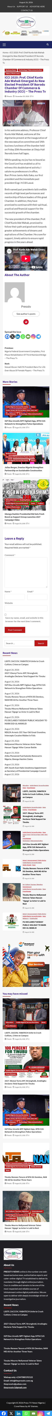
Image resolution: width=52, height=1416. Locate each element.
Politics (40, 503)
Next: (25, 367)
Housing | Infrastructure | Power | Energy (20, 457)
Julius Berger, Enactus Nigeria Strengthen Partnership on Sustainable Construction (24, 469)
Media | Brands (27, 865)
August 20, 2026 (20, 474)
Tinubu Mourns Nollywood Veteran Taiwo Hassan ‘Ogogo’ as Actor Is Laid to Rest (24, 710)
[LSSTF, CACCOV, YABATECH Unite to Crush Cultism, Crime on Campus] (12, 793)
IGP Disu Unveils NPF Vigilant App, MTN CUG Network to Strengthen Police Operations (25, 422)
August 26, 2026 (20, 1039)
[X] (12, 336)
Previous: (25, 353)
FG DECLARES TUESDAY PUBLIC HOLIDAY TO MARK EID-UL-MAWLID (26, 722)
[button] (5, 44)
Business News (11, 70)
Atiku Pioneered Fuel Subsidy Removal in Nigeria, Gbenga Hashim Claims (23, 757)
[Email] (28, 336)
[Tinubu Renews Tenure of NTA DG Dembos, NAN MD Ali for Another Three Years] (12, 868)
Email (30, 591)
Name (8, 591)
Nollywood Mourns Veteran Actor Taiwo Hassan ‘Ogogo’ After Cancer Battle (23, 746)
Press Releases (11, 414)
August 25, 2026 (20, 427)
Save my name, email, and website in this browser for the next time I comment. (24, 619)
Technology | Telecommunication (30, 70)
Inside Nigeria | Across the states (17, 407)
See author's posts (26, 313)
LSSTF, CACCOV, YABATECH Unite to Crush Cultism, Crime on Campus (24, 663)
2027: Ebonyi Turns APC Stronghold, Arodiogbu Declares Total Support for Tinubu (25, 674)
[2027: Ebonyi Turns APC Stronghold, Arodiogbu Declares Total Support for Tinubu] (12, 815)
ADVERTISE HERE (37, 6)
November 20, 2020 (22, 96)
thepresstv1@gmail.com (15, 1387)
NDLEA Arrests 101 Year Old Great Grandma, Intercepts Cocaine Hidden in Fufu (25, 734)
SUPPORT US (22, 6)
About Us (11, 6)
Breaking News (25, 500)
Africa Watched (11, 500)
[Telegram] (38, 336)
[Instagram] (33, 336)
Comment (10, 555)
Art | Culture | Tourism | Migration (33, 884)
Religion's (26, 918)
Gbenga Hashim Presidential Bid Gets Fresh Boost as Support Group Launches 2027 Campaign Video (24, 517)
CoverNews (19, 1406)
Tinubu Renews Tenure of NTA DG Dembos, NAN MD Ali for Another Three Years (24, 698)
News (33, 407)
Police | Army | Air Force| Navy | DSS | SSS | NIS (21, 410)
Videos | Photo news (13, 74)
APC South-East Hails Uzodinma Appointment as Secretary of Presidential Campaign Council (25, 769)
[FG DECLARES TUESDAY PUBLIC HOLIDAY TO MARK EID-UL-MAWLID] (12, 921)
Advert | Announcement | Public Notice (34, 860)
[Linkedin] (17, 336)
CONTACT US (27, 10)
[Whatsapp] (23, 336)
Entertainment (27, 887)
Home (5, 52)
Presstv (9, 96)
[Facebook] (7, 336)
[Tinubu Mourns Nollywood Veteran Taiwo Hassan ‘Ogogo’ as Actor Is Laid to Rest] (12, 892)
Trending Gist (33, 918)
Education (26, 785)
